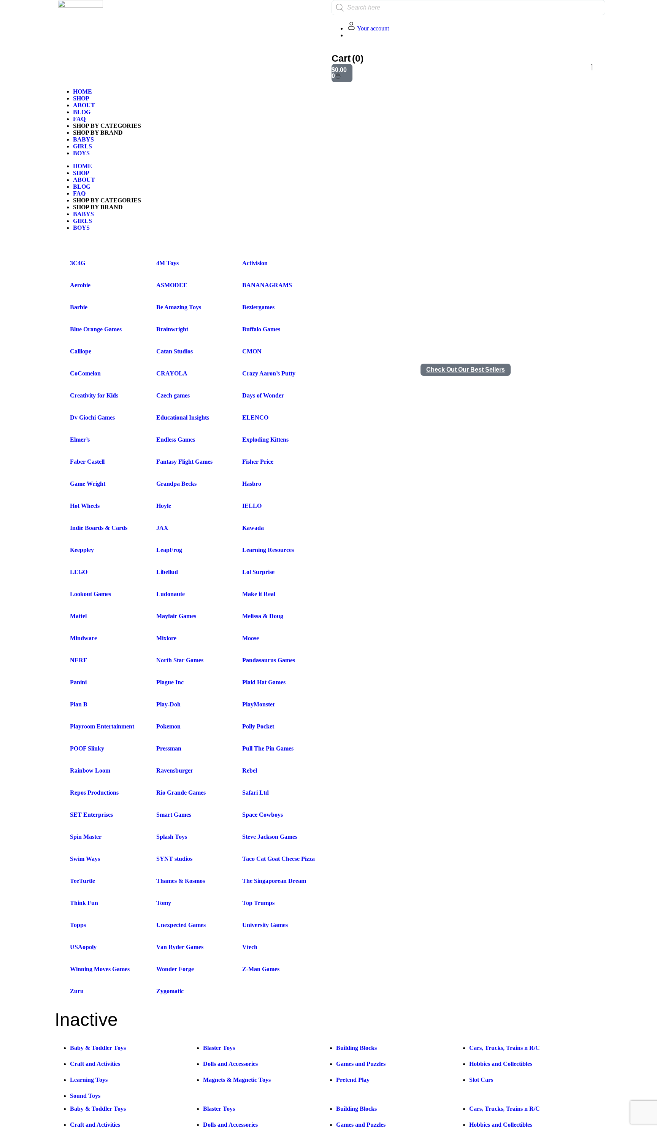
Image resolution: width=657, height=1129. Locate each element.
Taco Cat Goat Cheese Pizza (278, 858)
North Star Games (179, 660)
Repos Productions (94, 792)
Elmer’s (80, 439)
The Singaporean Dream (274, 881)
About (84, 105)
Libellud (167, 572)
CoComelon (85, 373)
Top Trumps (258, 903)
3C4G (77, 263)
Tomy (163, 903)
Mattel (78, 616)
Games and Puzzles (361, 1064)
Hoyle (163, 505)
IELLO (252, 505)
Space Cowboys (262, 814)
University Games (265, 925)
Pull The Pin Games (268, 748)
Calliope (80, 351)
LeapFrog (169, 550)
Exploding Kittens (265, 439)
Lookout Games (90, 594)
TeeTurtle (82, 881)
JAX (162, 528)
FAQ (79, 119)
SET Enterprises (91, 814)
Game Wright (87, 483)
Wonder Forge (175, 969)
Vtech (249, 947)
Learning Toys (89, 1080)
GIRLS (82, 146)
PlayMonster (258, 704)
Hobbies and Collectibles (500, 1064)
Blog (81, 112)
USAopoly (83, 947)
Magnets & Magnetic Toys (237, 1080)
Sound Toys (85, 1095)
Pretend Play (353, 1080)
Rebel (249, 770)
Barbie (78, 307)
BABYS (83, 139)
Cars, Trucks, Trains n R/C (504, 1048)
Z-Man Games (260, 969)
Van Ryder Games (179, 947)
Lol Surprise (258, 572)
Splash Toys (171, 836)
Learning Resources (268, 550)
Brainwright (172, 329)
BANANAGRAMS (267, 285)
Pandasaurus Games (268, 660)
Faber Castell (87, 461)
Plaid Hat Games (264, 682)
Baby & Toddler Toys (98, 1048)
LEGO (78, 572)
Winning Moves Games (100, 969)
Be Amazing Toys (178, 307)
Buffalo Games (261, 329)
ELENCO (255, 417)
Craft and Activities (95, 1064)
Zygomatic (170, 991)
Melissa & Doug (262, 616)
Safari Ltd (255, 792)
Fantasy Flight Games (184, 461)
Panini (78, 682)
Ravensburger (174, 770)
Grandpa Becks (176, 483)
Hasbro (251, 483)
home (82, 91)
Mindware (83, 638)
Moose (250, 638)
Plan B (78, 704)
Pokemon (168, 726)
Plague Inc (170, 682)
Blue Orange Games (96, 329)
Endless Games (175, 439)
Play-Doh (168, 704)
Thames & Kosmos (180, 881)
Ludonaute (170, 594)
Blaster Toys (219, 1048)
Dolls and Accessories (230, 1064)
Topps (78, 925)
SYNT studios (174, 858)
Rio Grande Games (181, 792)
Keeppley (82, 550)
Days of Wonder (263, 395)
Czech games (173, 395)
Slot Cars (481, 1080)
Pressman (168, 748)
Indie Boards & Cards (98, 528)
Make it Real (258, 594)
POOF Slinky (87, 748)
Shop (81, 98)
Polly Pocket (258, 726)
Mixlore (166, 638)
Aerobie (80, 285)
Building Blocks (356, 1048)
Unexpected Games (181, 925)
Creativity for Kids (94, 395)
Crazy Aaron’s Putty (268, 373)
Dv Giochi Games (92, 417)
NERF (78, 660)
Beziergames (258, 307)
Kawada (253, 528)
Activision (255, 263)
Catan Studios (174, 351)
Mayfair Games (176, 616)
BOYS (81, 153)
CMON (252, 351)
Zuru (77, 991)
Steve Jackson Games (269, 836)
